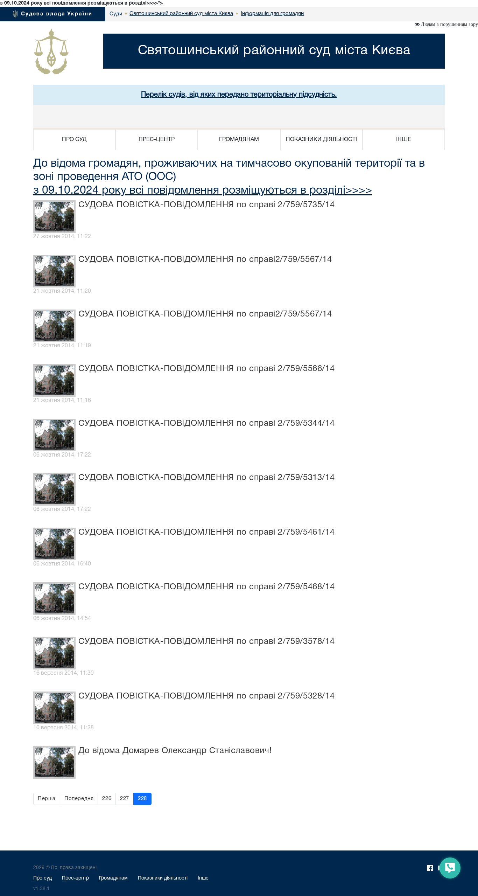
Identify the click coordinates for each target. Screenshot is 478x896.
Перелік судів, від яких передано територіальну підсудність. (239, 95)
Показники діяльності (163, 878)
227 (124, 798)
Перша (47, 798)
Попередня (78, 798)
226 (106, 798)
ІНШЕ (403, 139)
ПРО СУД (74, 139)
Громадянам (113, 878)
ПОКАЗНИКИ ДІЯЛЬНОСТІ (321, 139)
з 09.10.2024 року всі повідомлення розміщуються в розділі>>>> (202, 191)
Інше (203, 878)
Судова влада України (56, 14)
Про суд (42, 878)
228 (142, 798)
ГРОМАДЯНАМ (239, 139)
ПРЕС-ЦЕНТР (157, 139)
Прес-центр (75, 878)
